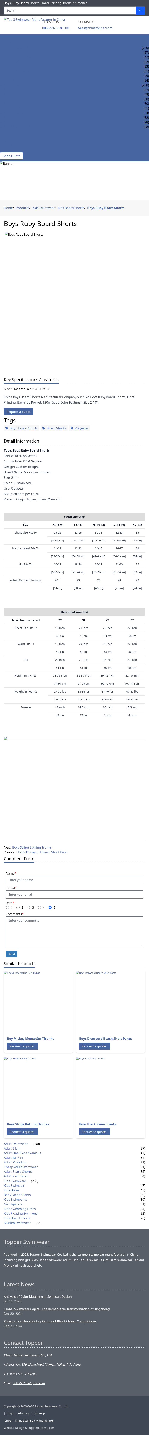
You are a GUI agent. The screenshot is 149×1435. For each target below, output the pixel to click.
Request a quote (18, 412)
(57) (142, 1148)
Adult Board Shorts (17, 76)
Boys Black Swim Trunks (98, 1124)
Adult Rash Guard (15, 80)
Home (5, 38)
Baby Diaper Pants (14, 99)
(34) (142, 1176)
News (4, 141)
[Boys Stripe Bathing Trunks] (35, 1088)
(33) (142, 1162)
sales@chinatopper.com (95, 28)
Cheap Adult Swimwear (19, 71)
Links (8, 1420)
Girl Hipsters (11, 108)
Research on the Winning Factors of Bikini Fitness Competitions (50, 1321)
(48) (142, 1190)
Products (8, 43)
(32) (142, 1158)
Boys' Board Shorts (24, 428)
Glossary (23, 1413)
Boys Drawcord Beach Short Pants (43, 852)
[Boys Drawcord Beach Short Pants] (107, 1002)
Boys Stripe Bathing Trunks (32, 847)
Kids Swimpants (13, 103)
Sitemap (39, 1413)
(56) (142, 1171)
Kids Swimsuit (11, 90)
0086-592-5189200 (55, 28)
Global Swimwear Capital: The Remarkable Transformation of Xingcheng (57, 1309)
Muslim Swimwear (15, 127)
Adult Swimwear (14, 48)
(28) (142, 1218)
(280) (145, 85)
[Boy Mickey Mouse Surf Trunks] (35, 1002)
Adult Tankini (11, 62)
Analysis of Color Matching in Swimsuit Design (38, 1296)
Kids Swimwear (12, 85)
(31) (142, 1167)
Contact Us (9, 150)
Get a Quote (11, 156)
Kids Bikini (8, 94)
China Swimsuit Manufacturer (34, 1420)
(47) (142, 1153)
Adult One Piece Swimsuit (21, 57)
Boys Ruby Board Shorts (105, 208)
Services (7, 131)
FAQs (4, 136)
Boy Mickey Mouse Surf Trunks (30, 1038)
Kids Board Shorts (15, 122)
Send (11, 954)
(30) (142, 1195)
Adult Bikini (10, 52)
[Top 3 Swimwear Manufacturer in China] (35, 25)
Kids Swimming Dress (17, 113)
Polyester (82, 428)
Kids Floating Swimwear (20, 117)
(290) (145, 48)
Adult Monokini (13, 66)
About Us (7, 145)
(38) (38, 1223)
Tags (10, 1413)
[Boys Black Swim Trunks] (107, 1088)
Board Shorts (56, 428)
